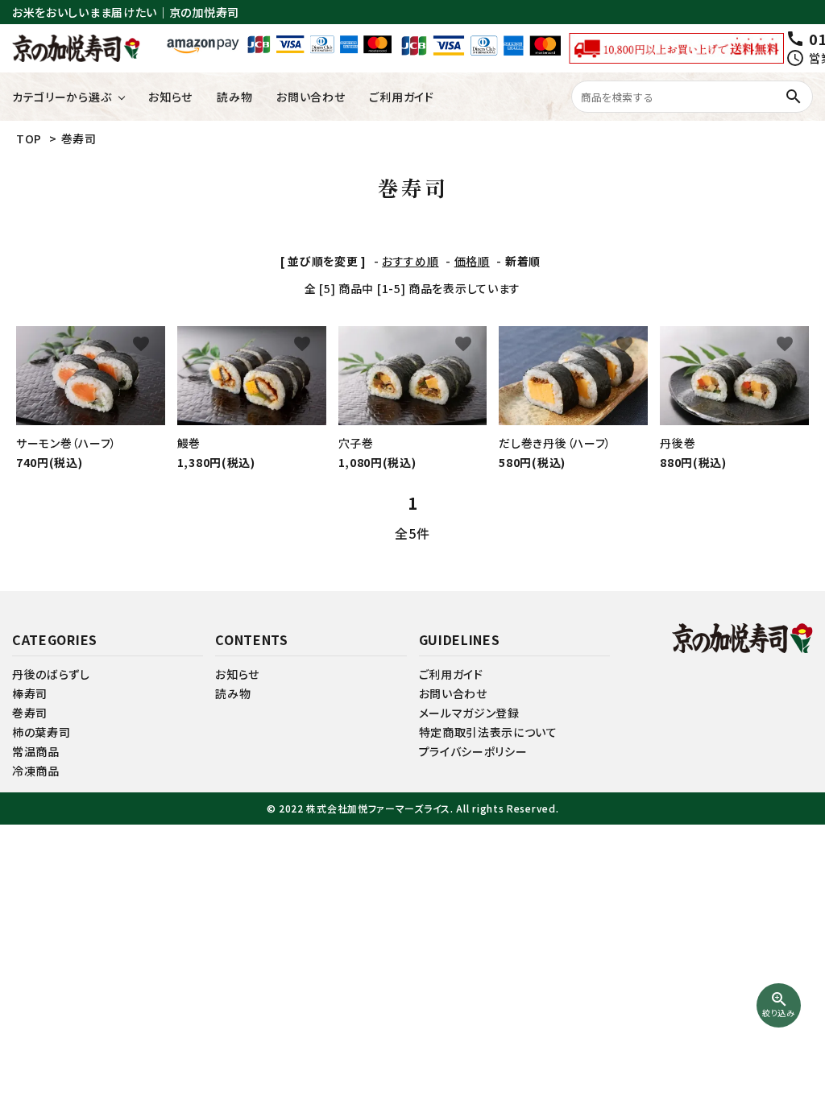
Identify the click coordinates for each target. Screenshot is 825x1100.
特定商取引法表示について (488, 732)
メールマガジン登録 (469, 713)
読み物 (234, 97)
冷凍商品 (36, 771)
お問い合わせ (310, 97)
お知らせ (170, 97)
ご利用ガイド (401, 97)
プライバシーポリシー (473, 751)
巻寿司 (79, 138)
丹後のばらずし (51, 674)
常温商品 (36, 751)
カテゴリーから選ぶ (61, 97)
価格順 (472, 261)
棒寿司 (30, 693)
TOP (29, 138)
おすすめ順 (410, 261)
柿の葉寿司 (41, 732)
